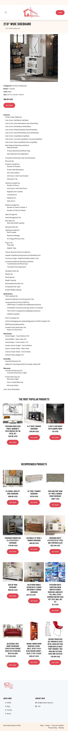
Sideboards (23, 86)
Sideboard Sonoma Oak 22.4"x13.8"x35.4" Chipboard (13, 540)
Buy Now (9, 105)
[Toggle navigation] (5, 12)
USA (48, 2)
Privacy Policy (52, 728)
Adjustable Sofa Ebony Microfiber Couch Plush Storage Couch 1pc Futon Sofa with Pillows (12, 648)
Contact (9, 710)
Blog (8, 706)
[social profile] (12, 2)
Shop (60, 12)
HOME (9, 703)
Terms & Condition (57, 725)
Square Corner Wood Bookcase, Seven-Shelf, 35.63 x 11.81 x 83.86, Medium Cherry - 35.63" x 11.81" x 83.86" (34, 648)
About (9, 714)
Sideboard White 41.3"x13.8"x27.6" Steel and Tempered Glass (55, 540)
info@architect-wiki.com (57, 2)
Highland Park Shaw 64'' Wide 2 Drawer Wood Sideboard (55, 493)
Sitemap (61, 728)
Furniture (15, 86)
